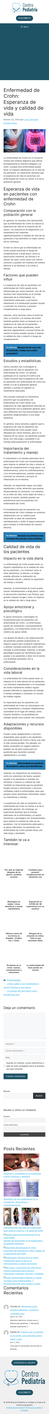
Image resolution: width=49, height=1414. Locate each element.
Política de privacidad (15, 1407)
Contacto (24, 1410)
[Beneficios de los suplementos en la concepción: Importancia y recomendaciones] (21, 1188)
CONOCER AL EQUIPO (24, 1363)
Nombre (7, 1116)
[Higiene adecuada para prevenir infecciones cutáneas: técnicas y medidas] (22, 1267)
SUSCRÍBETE (24, 18)
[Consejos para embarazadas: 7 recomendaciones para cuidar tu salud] (23, 1277)
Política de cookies (34, 1407)
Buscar (7, 1091)
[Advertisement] (24, 56)
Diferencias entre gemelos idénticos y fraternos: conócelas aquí (24, 1310)
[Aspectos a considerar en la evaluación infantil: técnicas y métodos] (21, 1163)
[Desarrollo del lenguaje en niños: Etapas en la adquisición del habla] (20, 1247)
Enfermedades (14, 980)
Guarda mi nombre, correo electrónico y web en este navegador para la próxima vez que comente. (25, 1066)
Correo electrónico (11, 1125)
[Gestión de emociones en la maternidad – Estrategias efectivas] (24, 1236)
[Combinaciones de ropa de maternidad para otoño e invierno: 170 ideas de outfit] (21, 1217)
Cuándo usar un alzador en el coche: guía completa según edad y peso (26, 1335)
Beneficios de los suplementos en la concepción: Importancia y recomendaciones (21, 1202)
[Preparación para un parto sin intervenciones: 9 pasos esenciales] (21, 1257)
